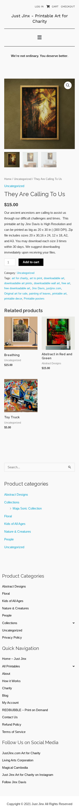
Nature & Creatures (17, 531)
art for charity (20, 278)
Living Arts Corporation (17, 760)
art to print (36, 278)
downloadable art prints (18, 283)
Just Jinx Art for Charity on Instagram (27, 774)
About (6, 673)
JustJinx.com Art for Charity (21, 753)
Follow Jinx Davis (14, 782)
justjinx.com (53, 288)
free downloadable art (17, 288)
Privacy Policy (12, 637)
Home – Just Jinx (14, 658)
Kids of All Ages (14, 523)
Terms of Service (13, 732)
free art (66, 283)
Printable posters (34, 298)
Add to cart (31, 262)
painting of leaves (40, 293)
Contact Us (10, 717)
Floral (8, 516)
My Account (10, 702)
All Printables (11, 666)
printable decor (13, 298)
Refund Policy (11, 724)
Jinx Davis (38, 288)
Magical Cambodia (15, 767)
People (9, 539)
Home (7, 179)
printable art (59, 293)
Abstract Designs (16, 494)
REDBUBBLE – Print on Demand (25, 710)
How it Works (11, 681)
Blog (5, 695)
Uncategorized (14, 547)
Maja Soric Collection (27, 508)
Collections (11, 502)
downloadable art (54, 278)
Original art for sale (15, 293)
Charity (7, 688)
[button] (39, 37)
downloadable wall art (47, 283)
